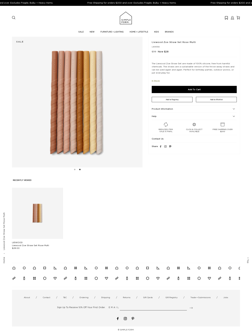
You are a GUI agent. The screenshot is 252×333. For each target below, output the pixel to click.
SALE (81, 32)
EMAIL (114, 307)
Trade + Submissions (200, 297)
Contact (46, 297)
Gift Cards (148, 297)
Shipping (105, 297)
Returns (126, 297)
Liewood (156, 47)
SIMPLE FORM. (127, 330)
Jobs (225, 297)
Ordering (83, 297)
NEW (92, 32)
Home (4, 260)
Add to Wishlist (216, 99)
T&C (65, 297)
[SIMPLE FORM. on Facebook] (117, 318)
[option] (77, 102)
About (27, 297)
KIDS (156, 32)
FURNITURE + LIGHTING (112, 32)
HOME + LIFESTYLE (139, 32)
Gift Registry (171, 297)
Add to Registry (172, 99)
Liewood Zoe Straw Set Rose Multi (30, 245)
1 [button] (74, 170)
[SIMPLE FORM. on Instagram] (165, 146)
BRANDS (169, 32)
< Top (248, 260)
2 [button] (80, 170)
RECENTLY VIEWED (22, 180)
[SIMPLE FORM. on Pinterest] (132, 318)
